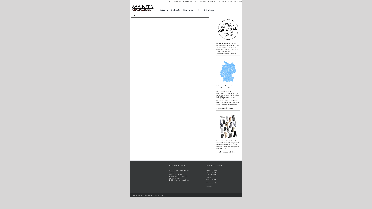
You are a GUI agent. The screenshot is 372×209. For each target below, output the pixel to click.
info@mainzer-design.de (181, 180)
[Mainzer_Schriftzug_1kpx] (143, 5)
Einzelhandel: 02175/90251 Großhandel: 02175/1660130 (178, 175)
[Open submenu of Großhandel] (181, 10)
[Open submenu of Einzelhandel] (194, 10)
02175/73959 (176, 178)
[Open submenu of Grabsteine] (169, 10)
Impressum (209, 186)
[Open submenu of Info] (201, 10)
